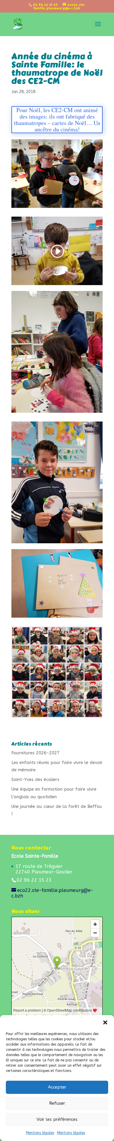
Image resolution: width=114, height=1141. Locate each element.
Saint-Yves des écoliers (35, 779)
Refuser (57, 1103)
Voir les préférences (57, 1119)
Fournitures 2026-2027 (35, 752)
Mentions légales (40, 1133)
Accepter (57, 1087)
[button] (105, 1022)
